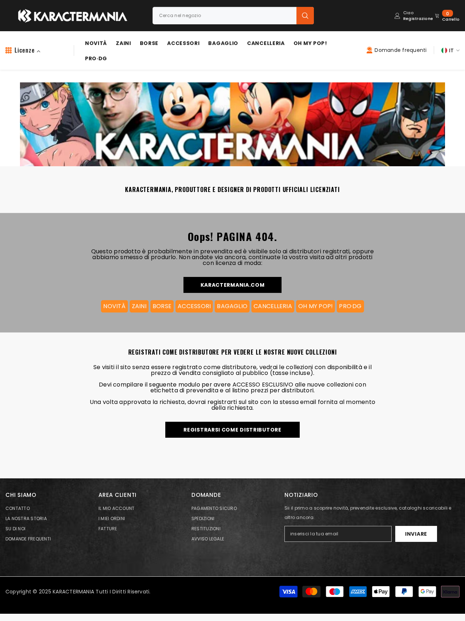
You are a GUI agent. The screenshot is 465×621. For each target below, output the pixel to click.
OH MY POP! (315, 306)
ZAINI (139, 306)
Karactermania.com (233, 285)
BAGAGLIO (232, 306)
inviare (416, 534)
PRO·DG (350, 306)
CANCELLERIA (273, 306)
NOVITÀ (114, 306)
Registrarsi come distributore (232, 429)
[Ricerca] (233, 15)
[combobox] (224, 15)
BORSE (162, 306)
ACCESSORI (194, 306)
